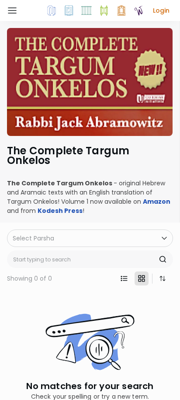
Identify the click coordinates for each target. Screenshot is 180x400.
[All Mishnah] (69, 10)
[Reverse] (162, 278)
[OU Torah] (52, 10)
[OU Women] (139, 10)
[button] (161, 10)
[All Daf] (121, 10)
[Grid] (142, 278)
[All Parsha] (104, 10)
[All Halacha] (86, 10)
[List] (124, 278)
